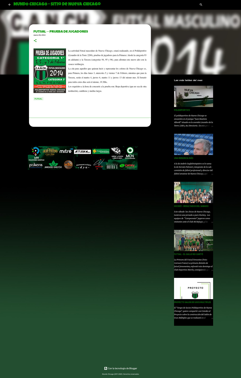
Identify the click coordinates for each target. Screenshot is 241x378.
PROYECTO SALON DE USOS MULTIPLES (192, 302)
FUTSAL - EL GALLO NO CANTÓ (188, 254)
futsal (38, 99)
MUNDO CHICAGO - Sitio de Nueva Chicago (57, 4)
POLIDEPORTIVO (182, 110)
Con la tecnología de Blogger (122, 368)
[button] (35, 41)
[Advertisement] (78, 137)
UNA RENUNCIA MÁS (183, 158)
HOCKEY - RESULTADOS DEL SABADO (191, 206)
